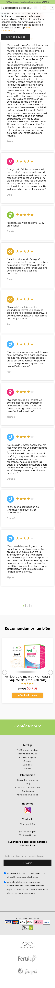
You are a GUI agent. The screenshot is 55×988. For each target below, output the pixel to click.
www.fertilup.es (28, 831)
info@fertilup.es (29, 835)
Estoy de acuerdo (15, 36)
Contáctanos (26, 726)
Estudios (27, 768)
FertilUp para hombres (27, 750)
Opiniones (27, 764)
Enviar (27, 863)
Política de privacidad (27, 794)
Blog (28, 783)
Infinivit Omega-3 (27, 757)
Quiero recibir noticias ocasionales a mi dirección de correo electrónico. (26, 875)
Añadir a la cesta (27, 695)
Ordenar (27, 761)
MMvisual (34, 918)
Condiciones (27, 791)
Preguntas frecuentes (27, 780)
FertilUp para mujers (27, 753)
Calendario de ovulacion (27, 787)
